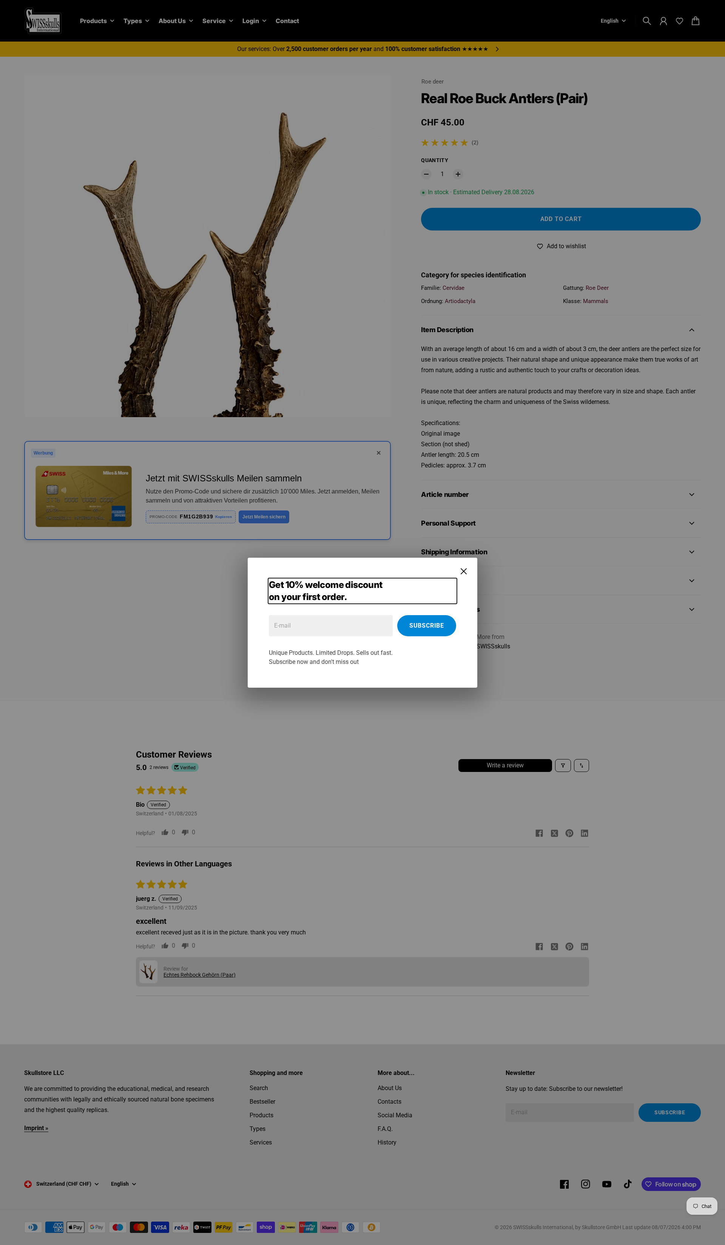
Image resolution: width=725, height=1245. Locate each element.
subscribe (426, 625)
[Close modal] (463, 571)
